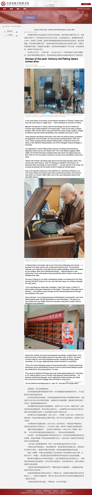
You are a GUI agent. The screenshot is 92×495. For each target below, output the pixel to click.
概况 (25, 9)
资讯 (15, 26)
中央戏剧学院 (38, 491)
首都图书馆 (63, 491)
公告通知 (10, 35)
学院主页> (86, 4)
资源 (11, 9)
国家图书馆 (56, 491)
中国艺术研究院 (47, 491)
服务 (18, 9)
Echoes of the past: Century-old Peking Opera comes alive (54, 29)
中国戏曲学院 (29, 491)
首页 (4, 9)
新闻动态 (10, 31)
